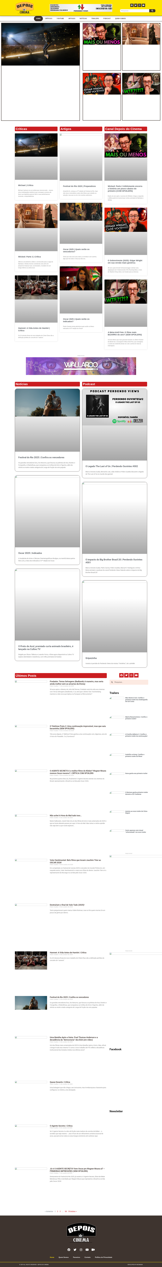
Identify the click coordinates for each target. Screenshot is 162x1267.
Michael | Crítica (25, 185)
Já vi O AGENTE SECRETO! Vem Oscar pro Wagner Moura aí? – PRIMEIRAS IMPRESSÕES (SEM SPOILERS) (77, 1169)
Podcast (107, 18)
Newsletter (116, 1111)
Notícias (83, 18)
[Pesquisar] (152, 10)
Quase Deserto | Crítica (60, 1082)
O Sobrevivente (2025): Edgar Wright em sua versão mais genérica (125, 261)
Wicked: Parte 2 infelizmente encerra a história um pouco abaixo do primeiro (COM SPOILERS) (125, 188)
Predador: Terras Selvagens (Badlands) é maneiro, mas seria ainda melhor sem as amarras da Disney (76, 682)
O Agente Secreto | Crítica (61, 1126)
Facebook (115, 1049)
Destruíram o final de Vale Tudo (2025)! (67, 905)
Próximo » (72, 1211)
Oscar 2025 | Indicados (30, 553)
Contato (88, 1257)
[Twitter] (126, 675)
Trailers (95, 18)
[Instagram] (131, 675)
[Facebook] (121, 675)
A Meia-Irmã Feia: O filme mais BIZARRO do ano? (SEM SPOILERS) (125, 333)
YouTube (60, 18)
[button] (157, 3)
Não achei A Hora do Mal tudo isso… (66, 815)
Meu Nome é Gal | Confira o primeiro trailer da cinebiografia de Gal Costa (136, 699)
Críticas (48, 18)
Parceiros (76, 1257)
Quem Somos (120, 18)
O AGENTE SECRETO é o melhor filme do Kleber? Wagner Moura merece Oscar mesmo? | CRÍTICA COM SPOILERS (78, 772)
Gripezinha (91, 658)
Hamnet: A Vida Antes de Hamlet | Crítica (68, 952)
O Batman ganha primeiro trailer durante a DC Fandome (136, 793)
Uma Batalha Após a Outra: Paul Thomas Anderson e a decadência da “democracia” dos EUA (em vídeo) (74, 1038)
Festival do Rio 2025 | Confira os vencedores (41, 457)
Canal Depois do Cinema (123, 129)
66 (66, 1211)
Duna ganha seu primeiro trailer (136, 773)
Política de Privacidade (103, 1257)
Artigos (71, 18)
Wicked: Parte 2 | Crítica (29, 257)
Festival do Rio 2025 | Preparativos (79, 186)
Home (38, 18)
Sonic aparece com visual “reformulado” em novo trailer (135, 831)
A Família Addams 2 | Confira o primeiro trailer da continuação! (136, 735)
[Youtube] (136, 675)
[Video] (93, 1249)
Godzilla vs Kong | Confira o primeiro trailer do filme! (134, 755)
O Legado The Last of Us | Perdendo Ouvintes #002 (112, 466)
